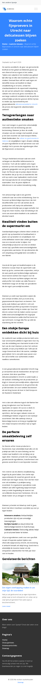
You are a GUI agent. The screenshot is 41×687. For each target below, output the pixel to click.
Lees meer (6, 606)
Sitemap (5, 648)
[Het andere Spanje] (8, 9)
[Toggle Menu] (36, 9)
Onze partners (8, 642)
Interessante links (9, 645)
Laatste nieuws (16, 44)
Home (4, 44)
